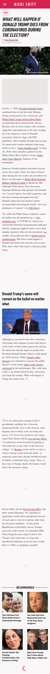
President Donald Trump (31, 108)
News (6, 12)
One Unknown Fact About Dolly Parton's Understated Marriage (11, 618)
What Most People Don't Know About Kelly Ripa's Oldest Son (37, 655)
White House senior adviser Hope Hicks (21, 119)
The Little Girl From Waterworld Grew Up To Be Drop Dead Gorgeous (36, 619)
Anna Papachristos (11, 40)
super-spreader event (27, 147)
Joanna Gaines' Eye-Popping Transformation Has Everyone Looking (10, 656)
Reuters (18, 449)
